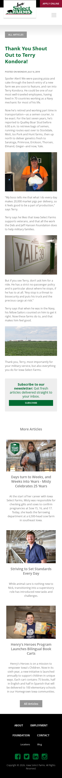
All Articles (15, 34)
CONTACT (43, 735)
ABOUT (18, 725)
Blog (39, 744)
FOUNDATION (21, 735)
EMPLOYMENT (39, 725)
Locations (25, 744)
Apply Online (51, 3)
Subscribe (31, 402)
